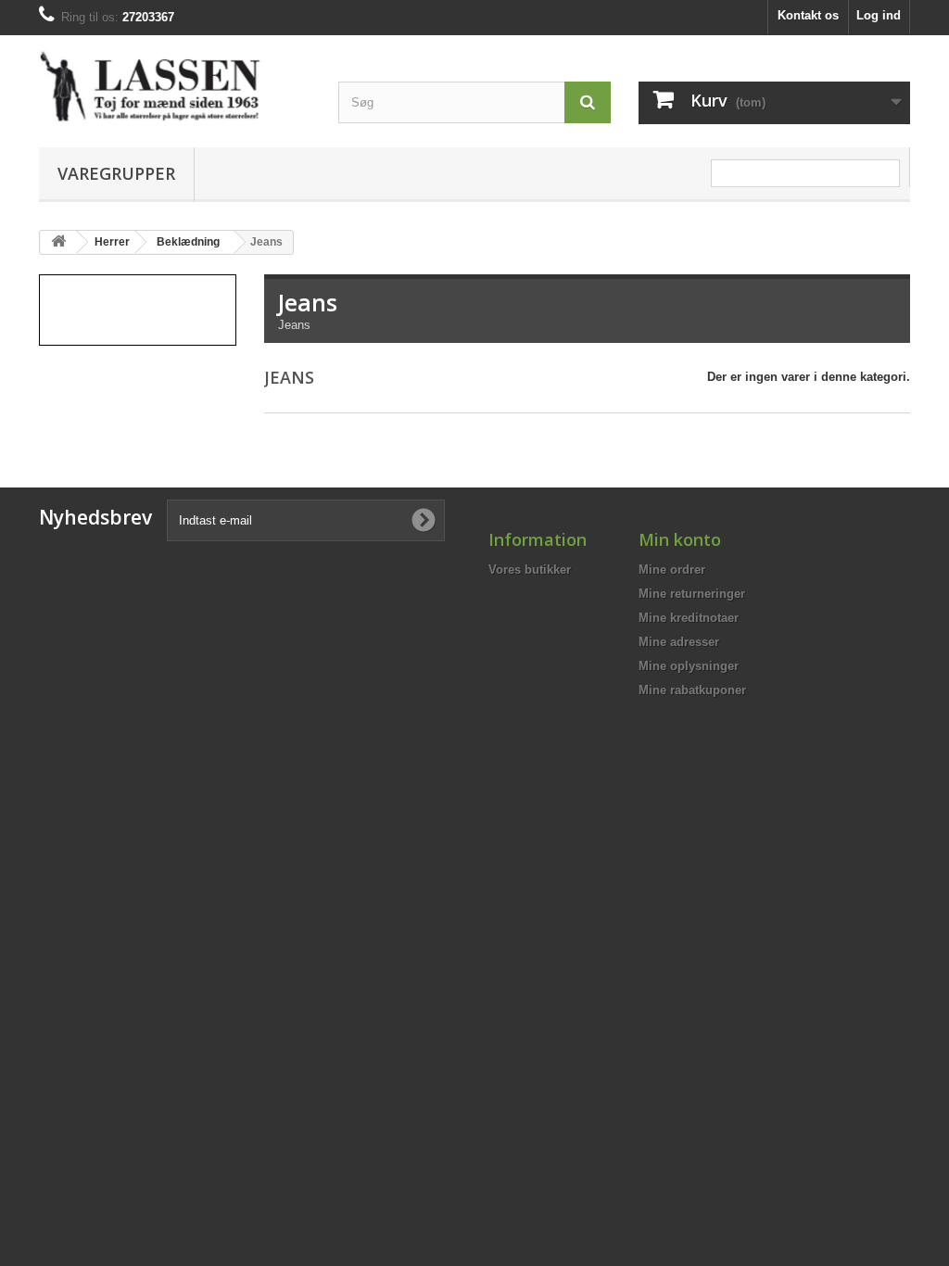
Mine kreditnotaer (689, 618)
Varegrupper (116, 173)
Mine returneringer (692, 594)
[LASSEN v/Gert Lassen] (174, 86)
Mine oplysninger (689, 666)
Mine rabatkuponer (692, 690)
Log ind (878, 15)
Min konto (680, 539)
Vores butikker (529, 569)
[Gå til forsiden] (58, 242)
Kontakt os (808, 15)
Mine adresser (679, 642)
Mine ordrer (672, 569)
